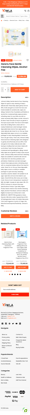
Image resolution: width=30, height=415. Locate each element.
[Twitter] (13, 323)
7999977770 (10, 316)
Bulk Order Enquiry (21, 337)
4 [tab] (17, 274)
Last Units (19, 374)
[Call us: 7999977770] (25, 10)
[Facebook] (2, 323)
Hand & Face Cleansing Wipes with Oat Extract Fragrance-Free (8, 244)
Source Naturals (5, 364)
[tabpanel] (8, 250)
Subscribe (15, 294)
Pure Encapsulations (22, 358)
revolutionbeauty (6, 361)
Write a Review (5, 73)
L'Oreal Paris (4, 358)
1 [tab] (9, 274)
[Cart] (28, 10)
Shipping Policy (6, 343)
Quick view (9, 271)
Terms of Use (6, 340)
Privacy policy (6, 337)
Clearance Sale (20, 377)
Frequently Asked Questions (21, 341)
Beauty (3, 374)
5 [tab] (20, 274)
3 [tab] (15, 274)
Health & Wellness (6, 377)
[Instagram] (6, 323)
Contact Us (19, 334)
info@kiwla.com (11, 318)
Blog (17, 344)
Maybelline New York (22, 361)
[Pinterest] (9, 323)
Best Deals (4, 383)
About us (4, 334)
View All (18, 364)
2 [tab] (12, 274)
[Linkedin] (20, 323)
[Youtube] (16, 323)
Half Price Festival (21, 380)
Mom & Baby (4, 380)
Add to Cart (20, 90)
